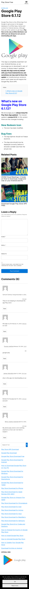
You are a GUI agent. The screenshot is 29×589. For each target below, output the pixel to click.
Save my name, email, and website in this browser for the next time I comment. (12, 265)
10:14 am (24, 373)
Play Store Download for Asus (11, 514)
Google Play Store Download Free (12, 456)
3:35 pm (24, 399)
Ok (15, 581)
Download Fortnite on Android (11, 548)
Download (4, 8)
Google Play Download (9, 453)
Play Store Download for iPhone (12, 488)
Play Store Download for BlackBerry (13, 517)
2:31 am (24, 426)
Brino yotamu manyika (12, 421)
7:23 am (24, 299)
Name (3, 236)
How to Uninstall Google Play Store (13, 539)
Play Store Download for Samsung (13, 521)
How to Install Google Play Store (12, 535)
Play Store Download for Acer (11, 507)
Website (4, 253)
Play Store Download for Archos (12, 510)
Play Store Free (7, 2)
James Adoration (8, 373)
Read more (15, 585)
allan (12, 399)
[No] (27, 582)
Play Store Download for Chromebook (14, 503)
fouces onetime (8, 346)
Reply (4, 308)
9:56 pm (24, 323)
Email (3, 245)
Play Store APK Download (10, 449)
